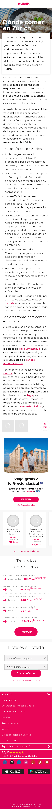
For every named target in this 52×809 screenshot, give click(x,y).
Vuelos (5, 729)
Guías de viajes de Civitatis (16, 734)
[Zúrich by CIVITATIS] (24, 4)
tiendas (30, 359)
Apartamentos (10, 723)
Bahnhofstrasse (13, 363)
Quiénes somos (10, 740)
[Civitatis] (26, 794)
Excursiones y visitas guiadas (18, 705)
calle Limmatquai (30, 348)
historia (9, 303)
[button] (3, 4)
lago (30, 395)
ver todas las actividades (26, 551)
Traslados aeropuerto (13, 711)
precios (7, 373)
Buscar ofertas (26, 673)
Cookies (36, 806)
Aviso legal (36, 804)
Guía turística (9, 700)
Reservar (40, 577)
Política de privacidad (21, 806)
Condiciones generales (20, 804)
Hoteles (6, 717)
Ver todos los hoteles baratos (26, 680)
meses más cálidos (29, 406)
